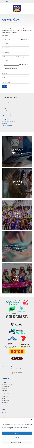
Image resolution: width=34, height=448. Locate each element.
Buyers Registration (6, 119)
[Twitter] (15, 373)
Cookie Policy (12, 446)
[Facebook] (12, 373)
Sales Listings (5, 104)
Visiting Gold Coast (6, 406)
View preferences (17, 442)
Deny (17, 438)
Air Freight (4, 108)
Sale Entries (5, 388)
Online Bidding (5, 386)
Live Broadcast (5, 100)
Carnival (4, 398)
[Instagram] (17, 373)
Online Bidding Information (8, 102)
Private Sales (5, 123)
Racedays (4, 404)
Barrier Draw (5, 396)
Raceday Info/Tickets (7, 384)
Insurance (4, 112)
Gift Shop (4, 412)
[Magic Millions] (17, 11)
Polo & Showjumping (7, 383)
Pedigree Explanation (7, 116)
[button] (31, 419)
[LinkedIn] (21, 373)
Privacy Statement (20, 446)
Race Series (5, 402)
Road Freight (5, 110)
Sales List (4, 381)
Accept (17, 433)
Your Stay (4, 106)
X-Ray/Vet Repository (7, 125)
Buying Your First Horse (7, 114)
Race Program (5, 400)
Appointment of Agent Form (8, 121)
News (3, 416)
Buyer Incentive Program (8, 117)
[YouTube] (19, 373)
